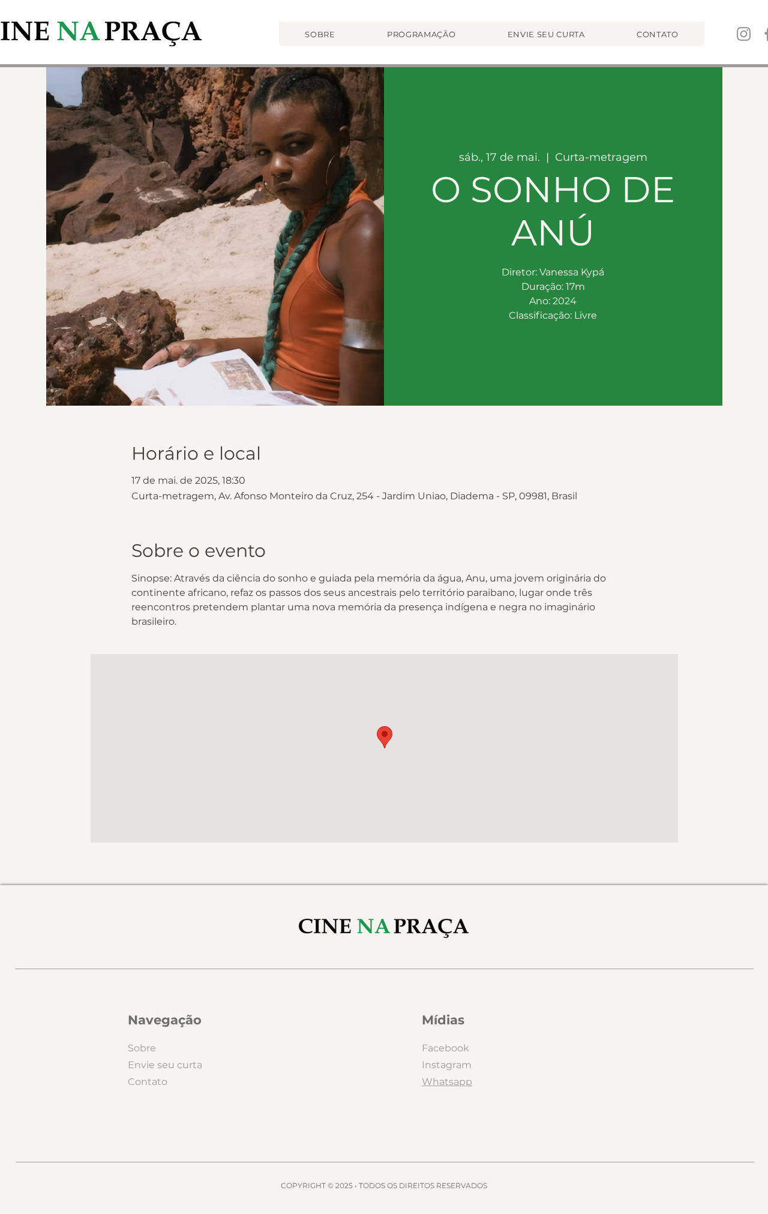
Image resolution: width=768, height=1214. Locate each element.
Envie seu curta (165, 1065)
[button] (421, 34)
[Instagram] (743, 34)
